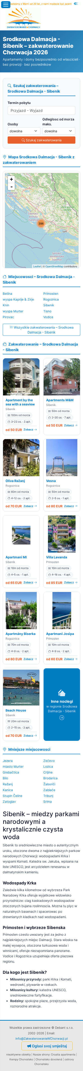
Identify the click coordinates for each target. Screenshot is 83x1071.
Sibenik (48, 305)
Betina (7, 293)
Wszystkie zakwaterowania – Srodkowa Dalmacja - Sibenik (44, 329)
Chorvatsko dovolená (49, 1059)
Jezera (8, 761)
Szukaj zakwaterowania (44, 140)
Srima (47, 801)
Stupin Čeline (12, 796)
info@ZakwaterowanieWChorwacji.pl (41, 1038)
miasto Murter (13, 766)
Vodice (48, 317)
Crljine (48, 772)
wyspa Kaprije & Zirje (18, 299)
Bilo (5, 778)
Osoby (13, 124)
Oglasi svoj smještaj (49, 1046)
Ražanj (8, 784)
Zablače (49, 790)
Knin (6, 305)
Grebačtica (11, 772)
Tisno (47, 311)
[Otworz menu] (5, 4)
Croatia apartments (63, 1054)
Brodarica (50, 778)
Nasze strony (41, 1054)
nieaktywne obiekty (18, 1054)
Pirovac (8, 317)
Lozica (48, 766)
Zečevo (49, 761)
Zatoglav (9, 801)
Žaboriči (49, 784)
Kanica (8, 790)
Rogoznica (51, 299)
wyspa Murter (13, 311)
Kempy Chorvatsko (21, 1059)
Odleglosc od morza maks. (58, 121)
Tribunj (48, 796)
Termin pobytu (19, 103)
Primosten (50, 293)
